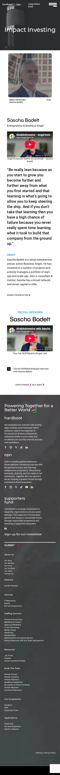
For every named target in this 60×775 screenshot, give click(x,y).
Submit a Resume (11, 729)
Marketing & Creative (12, 622)
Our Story (8, 561)
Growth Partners (11, 586)
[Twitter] (16, 447)
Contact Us (8, 574)
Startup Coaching (11, 677)
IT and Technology (11, 627)
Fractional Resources (13, 690)
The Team (8, 571)
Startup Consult (10, 674)
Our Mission (9, 563)
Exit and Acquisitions (13, 606)
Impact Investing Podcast (14, 661)
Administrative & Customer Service (18, 638)
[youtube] (26, 487)
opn (19, 4)
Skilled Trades (10, 630)
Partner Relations (11, 687)
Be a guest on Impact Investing (17, 685)
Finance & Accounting (13, 619)
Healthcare (8, 633)
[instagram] (11, 447)
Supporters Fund (11, 710)
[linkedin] (26, 447)
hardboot (7, 4)
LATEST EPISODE (22, 385)
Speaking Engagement (13, 682)
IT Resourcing (9, 601)
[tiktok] (21, 447)
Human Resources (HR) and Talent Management (24, 641)
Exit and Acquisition (12, 726)
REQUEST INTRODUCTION (18, 295)
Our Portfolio (9, 568)
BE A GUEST (37, 385)
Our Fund (8, 566)
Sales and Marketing (12, 625)
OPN (6, 708)
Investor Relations (11, 680)
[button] (30, 370)
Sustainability (10, 635)
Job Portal (8, 656)
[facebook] (5, 447)
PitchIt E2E (8, 724)
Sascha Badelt (23, 120)
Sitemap (39, 753)
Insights (7, 658)
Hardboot (8, 705)
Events (7, 603)
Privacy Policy (50, 753)
